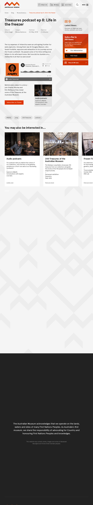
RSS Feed (73, 55)
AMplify (8, 117)
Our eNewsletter (76, 50)
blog (16, 117)
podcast (38, 117)
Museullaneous (22, 13)
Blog (12, 13)
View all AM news (73, 63)
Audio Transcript (13, 79)
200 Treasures (26, 117)
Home (6, 13)
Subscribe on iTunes (14, 102)
